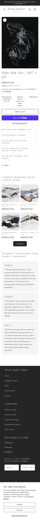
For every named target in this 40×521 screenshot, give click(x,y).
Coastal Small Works (12, 425)
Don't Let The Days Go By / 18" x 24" (29, 205)
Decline (19, 510)
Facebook (8, 452)
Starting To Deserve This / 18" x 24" (9, 205)
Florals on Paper (10, 415)
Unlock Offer (28, 467)
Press (6, 386)
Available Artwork (11, 381)
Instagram (8, 443)
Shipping (4, 85)
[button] (4, 9)
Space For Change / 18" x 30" (29, 233)
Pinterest (8, 447)
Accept (19, 504)
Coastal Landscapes (12, 420)
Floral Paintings (10, 410)
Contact (7, 396)
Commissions (9, 391)
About (6, 376)
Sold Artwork (9, 430)
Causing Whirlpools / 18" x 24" (10, 233)
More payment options (20, 123)
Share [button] (6, 165)
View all (20, 244)
